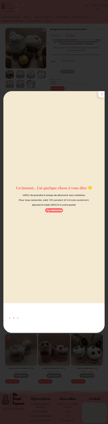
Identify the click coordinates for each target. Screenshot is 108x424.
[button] (54, 210)
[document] (54, 212)
